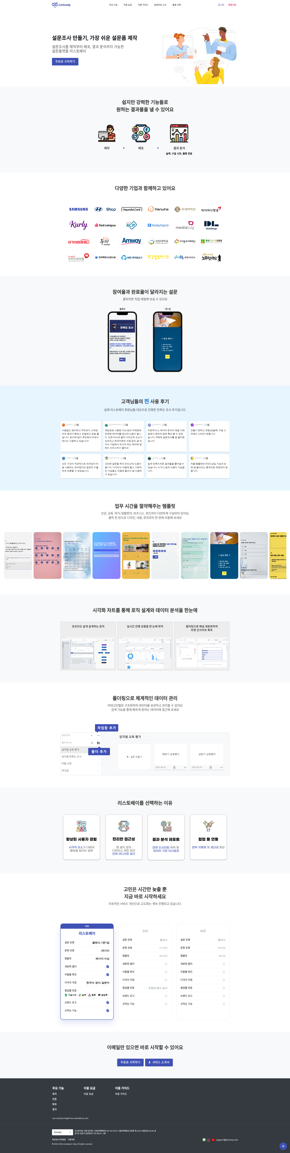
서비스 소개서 (160, 1062)
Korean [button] (57, 1132)
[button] (113, 5)
